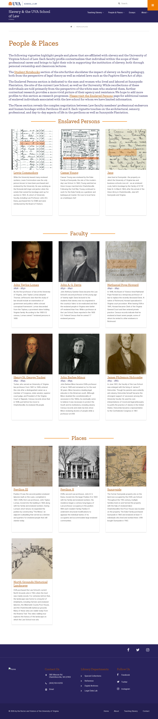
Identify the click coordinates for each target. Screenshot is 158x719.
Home (106, 711)
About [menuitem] (145, 13)
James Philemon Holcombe (124, 377)
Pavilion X (67, 489)
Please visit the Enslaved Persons (91, 96)
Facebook (124, 675)
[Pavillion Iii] (32, 466)
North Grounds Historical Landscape (31, 583)
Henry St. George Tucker (30, 377)
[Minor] (79, 354)
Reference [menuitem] (89, 681)
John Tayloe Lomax (26, 285)
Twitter (123, 682)
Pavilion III (21, 489)
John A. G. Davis (70, 285)
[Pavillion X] (79, 466)
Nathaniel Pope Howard (123, 285)
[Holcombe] (126, 354)
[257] (126, 466)
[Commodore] (32, 149)
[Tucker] (32, 354)
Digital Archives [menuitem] (91, 686)
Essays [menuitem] (132, 12)
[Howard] (126, 261)
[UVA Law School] (12, 669)
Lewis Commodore (26, 172)
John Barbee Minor (72, 377)
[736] (32, 558)
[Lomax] (32, 261)
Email (51, 689)
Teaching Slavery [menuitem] (95, 13)
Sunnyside (114, 489)
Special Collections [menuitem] (93, 676)
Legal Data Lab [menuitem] (91, 691)
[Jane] (126, 149)
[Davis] (79, 261)
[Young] (79, 149)
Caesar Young (69, 172)
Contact (146, 711)
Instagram (124, 689)
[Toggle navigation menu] (153, 5)
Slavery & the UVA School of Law (29, 13)
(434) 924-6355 (56, 683)
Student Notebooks (27, 72)
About (116, 711)
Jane (110, 172)
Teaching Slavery (131, 711)
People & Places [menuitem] (116, 13)
